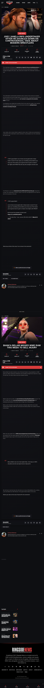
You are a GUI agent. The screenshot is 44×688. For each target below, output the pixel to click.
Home (18, 2)
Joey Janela (5, 278)
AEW (29, 2)
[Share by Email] (40, 274)
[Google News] (22, 57)
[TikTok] (35, 666)
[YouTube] (31, 57)
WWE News (6, 7)
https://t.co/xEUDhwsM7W (15, 214)
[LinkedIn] (25, 57)
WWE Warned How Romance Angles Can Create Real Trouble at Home (6, 636)
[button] (37, 2)
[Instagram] (34, 57)
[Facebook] (17, 57)
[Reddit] (40, 57)
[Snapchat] (37, 57)
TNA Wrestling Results (6, 627)
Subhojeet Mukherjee (15, 46)
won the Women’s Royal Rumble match (25, 398)
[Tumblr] (24, 666)
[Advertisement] (11, 146)
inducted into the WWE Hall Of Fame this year (24, 190)
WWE (23, 2)
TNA (34, 2)
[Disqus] (22, 577)
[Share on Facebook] (25, 274)
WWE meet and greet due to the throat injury (26, 433)
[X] (19, 57)
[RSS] (39, 666)
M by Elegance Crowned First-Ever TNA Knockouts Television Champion (5, 622)
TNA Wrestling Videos (6, 613)
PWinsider (37, 435)
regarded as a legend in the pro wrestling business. (27, 67)
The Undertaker (14, 278)
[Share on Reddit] (37, 274)
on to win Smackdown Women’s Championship (24, 400)
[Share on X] (28, 274)
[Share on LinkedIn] (31, 274)
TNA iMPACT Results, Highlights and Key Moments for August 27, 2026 (6, 629)
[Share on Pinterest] (34, 274)
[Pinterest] (28, 57)
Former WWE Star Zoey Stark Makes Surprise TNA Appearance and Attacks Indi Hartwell (6, 615)
